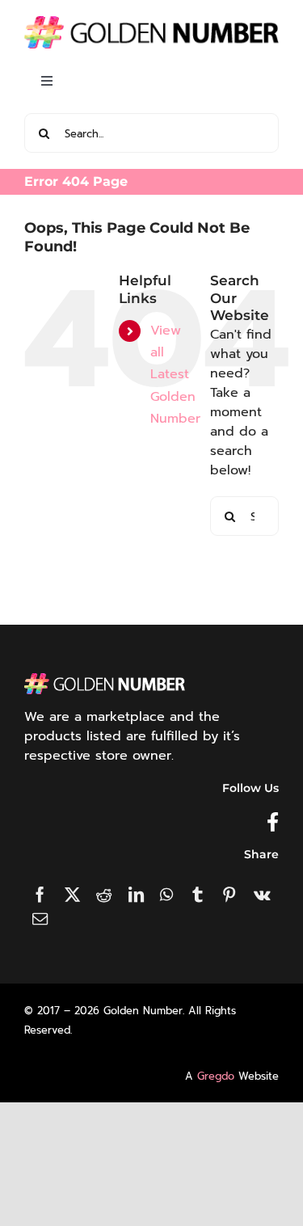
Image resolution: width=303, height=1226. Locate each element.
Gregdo (215, 1076)
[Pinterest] (229, 894)
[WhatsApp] (166, 894)
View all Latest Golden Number (175, 374)
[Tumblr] (197, 894)
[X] (72, 894)
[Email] (40, 918)
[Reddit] (104, 894)
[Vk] (262, 894)
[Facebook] (40, 894)
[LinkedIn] (136, 894)
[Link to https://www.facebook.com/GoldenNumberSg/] (273, 822)
